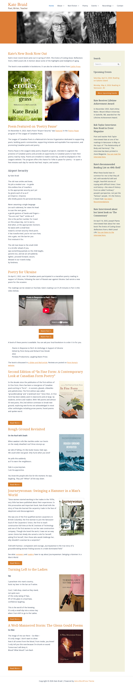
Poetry (85, 6)
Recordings (106, 6)
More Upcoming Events (107, 93)
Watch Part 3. (46, 337)
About (59, 6)
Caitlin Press (75, 66)
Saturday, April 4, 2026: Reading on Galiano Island (106, 79)
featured (58, 131)
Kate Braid (17, 4)
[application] (63, 6)
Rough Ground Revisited (26, 429)
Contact (120, 6)
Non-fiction (72, 6)
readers (31, 554)
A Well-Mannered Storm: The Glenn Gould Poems (45, 625)
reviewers (20, 554)
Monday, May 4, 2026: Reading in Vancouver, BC (107, 86)
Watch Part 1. (46, 331)
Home (51, 6)
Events (94, 6)
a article (37, 363)
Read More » (15, 423)
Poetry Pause (73, 131)
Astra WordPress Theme (84, 681)
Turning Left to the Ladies (27, 569)
